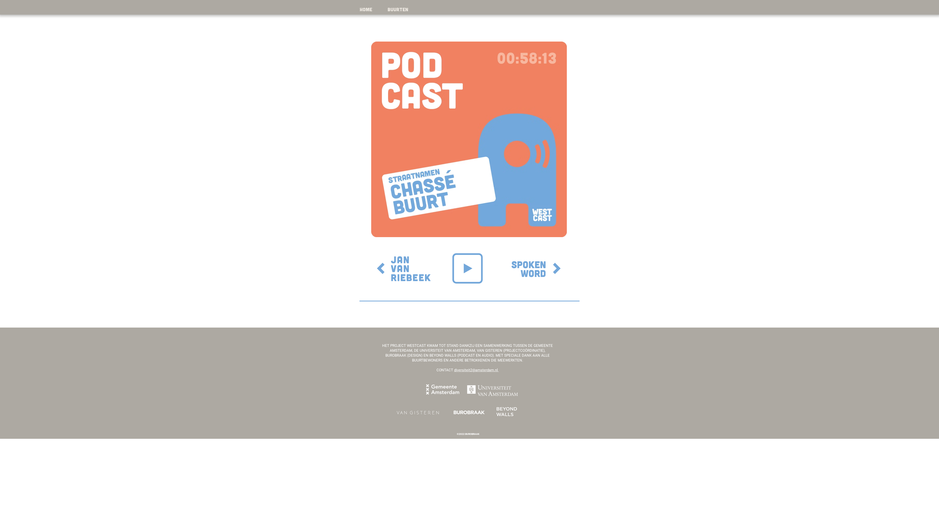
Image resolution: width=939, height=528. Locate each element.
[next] (557, 268)
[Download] (381, 268)
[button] (398, 9)
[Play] (467, 268)
